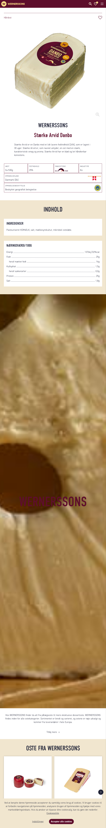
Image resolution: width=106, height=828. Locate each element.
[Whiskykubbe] (28, 779)
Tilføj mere (52, 732)
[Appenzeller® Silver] (78, 779)
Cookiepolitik (53, 813)
